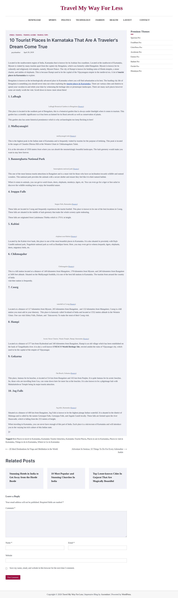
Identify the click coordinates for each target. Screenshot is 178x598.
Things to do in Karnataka (26, 442)
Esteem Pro (135, 57)
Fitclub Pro (135, 66)
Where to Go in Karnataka (48, 442)
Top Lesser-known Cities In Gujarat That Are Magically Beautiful (107, 477)
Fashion (100, 20)
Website (9, 555)
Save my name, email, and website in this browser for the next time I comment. (42, 568)
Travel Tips (42, 35)
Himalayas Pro (136, 71)
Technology (83, 20)
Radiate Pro (135, 62)
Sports (52, 20)
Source (80, 106)
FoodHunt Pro (136, 43)
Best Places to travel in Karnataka (26, 439)
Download (35, 20)
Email (71, 543)
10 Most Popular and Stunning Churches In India (63, 477)
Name (9, 543)
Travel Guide (29, 35)
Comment (10, 508)
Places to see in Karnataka (98, 439)
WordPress (126, 594)
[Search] (8, 8)
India (12, 35)
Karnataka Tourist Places (76, 439)
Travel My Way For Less (91, 8)
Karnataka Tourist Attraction (53, 439)
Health (114, 20)
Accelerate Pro (136, 52)
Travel (19, 35)
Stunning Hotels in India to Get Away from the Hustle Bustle (24, 477)
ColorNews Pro (136, 47)
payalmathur (15, 52)
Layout (127, 20)
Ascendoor (105, 594)
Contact (144, 20)
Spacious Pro (135, 38)
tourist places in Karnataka (79, 84)
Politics (66, 20)
